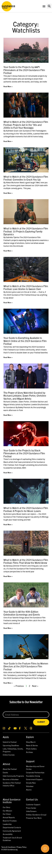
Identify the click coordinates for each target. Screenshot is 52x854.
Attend (6, 764)
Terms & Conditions (8, 847)
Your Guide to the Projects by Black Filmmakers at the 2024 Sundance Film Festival (24, 453)
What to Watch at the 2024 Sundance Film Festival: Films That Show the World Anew (25, 561)
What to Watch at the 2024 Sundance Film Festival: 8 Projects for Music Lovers (25, 509)
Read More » (8, 86)
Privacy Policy (21, 847)
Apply (6, 736)
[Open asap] (45, 848)
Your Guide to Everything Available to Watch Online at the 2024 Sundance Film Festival (25, 340)
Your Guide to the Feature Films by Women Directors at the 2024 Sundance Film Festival (25, 666)
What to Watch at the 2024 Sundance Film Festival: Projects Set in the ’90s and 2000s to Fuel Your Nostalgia (25, 124)
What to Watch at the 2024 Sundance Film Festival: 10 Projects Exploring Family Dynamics (25, 231)
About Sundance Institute (11, 801)
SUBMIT (41, 722)
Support (30, 761)
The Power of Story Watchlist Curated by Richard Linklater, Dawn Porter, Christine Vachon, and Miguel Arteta (24, 395)
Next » (35, 685)
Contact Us (32, 799)
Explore (30, 736)
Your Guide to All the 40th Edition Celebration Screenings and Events (21, 613)
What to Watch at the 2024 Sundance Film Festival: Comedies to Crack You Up (25, 178)
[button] (44, 6)
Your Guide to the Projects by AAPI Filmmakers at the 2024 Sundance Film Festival (24, 69)
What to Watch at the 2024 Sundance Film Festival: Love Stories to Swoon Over (25, 287)
